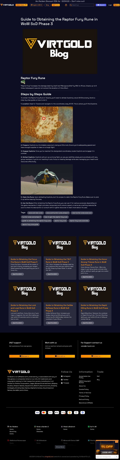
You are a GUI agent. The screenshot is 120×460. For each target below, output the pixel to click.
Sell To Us (56, 5)
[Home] (33, 371)
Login (110, 5)
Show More (60, 447)
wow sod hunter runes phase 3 (57, 213)
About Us (82, 386)
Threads (66, 383)
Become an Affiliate (86, 403)
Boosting (13, 431)
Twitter (65, 379)
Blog (47, 5)
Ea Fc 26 (93, 427)
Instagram (66, 376)
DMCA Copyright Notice (85, 381)
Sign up (116, 5)
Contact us (96, 356)
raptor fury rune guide (30, 224)
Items (12, 429)
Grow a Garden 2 (43, 427)
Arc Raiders (14, 427)
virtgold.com (49, 457)
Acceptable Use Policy (84, 377)
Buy (98, 379)
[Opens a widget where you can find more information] (107, 449)
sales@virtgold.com (88, 346)
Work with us (61, 356)
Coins (12, 434)
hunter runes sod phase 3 (31, 217)
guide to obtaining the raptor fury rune (36, 221)
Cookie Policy (84, 389)
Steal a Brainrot (69, 427)
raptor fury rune (60, 221)
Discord (102, 5)
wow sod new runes (36, 213)
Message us (25, 356)
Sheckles (40, 431)
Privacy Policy (84, 396)
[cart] (66, 5)
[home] (7, 5)
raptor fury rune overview (79, 221)
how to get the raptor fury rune (55, 217)
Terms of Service (85, 393)
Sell (98, 376)
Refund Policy (84, 399)
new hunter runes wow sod (82, 213)
